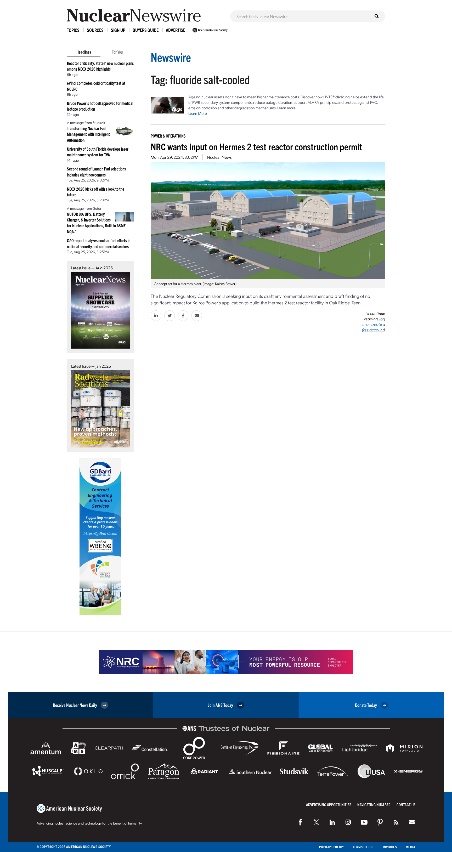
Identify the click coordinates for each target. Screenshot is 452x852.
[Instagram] (348, 822)
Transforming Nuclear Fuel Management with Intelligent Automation (88, 134)
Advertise (175, 30)
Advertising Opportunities (328, 804)
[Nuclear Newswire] (396, 822)
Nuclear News (219, 157)
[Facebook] (300, 822)
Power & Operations (168, 135)
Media (410, 847)
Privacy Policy (331, 847)
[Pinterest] (380, 822)
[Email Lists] (412, 822)
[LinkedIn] (332, 822)
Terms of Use (363, 847)
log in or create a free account (373, 324)
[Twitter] (316, 822)
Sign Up (118, 30)
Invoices (390, 847)
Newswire (171, 57)
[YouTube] (364, 822)
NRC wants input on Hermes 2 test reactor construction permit (256, 146)
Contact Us (406, 804)
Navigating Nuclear (374, 804)
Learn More (197, 113)
